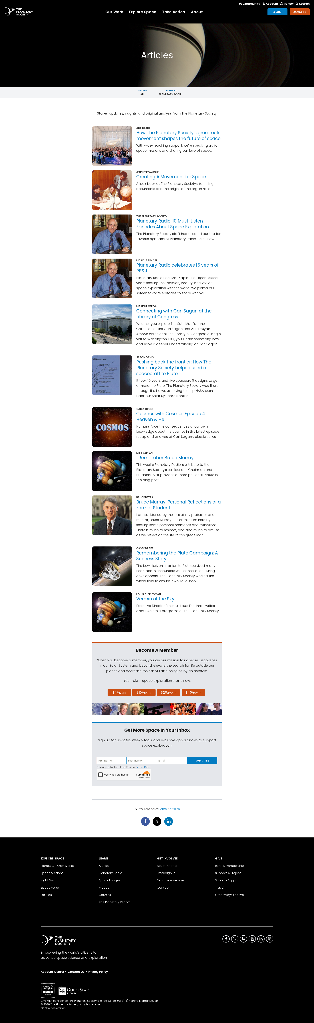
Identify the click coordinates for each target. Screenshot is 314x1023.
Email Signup (166, 873)
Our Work (114, 11)
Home (162, 809)
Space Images (109, 880)
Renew (288, 4)
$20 (168, 692)
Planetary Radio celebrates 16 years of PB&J (177, 268)
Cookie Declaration (53, 1008)
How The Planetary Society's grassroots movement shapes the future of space (178, 135)
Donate (300, 11)
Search (304, 4)
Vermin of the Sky (155, 599)
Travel (219, 888)
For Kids (46, 895)
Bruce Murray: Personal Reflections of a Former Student (178, 505)
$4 (119, 692)
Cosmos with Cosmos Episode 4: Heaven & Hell (171, 416)
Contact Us (76, 972)
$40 (193, 692)
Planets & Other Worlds (58, 866)
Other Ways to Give (229, 895)
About (197, 11)
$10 (144, 692)
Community (251, 4)
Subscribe (202, 760)
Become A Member (171, 880)
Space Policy (50, 888)
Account (272, 4)
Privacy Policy (143, 767)
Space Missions (52, 873)
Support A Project (228, 873)
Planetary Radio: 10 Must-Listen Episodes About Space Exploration (172, 224)
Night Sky (47, 880)
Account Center (52, 972)
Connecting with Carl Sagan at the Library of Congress (174, 314)
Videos (104, 888)
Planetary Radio (110, 873)
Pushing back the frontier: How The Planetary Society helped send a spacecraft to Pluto (173, 368)
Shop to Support (227, 880)
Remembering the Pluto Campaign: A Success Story (177, 556)
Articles (175, 809)
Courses (105, 895)
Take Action (173, 11)
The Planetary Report (114, 902)
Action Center (167, 866)
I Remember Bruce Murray (165, 458)
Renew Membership (229, 866)
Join (277, 11)
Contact (163, 888)
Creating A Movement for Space (171, 177)
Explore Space (142, 11)
